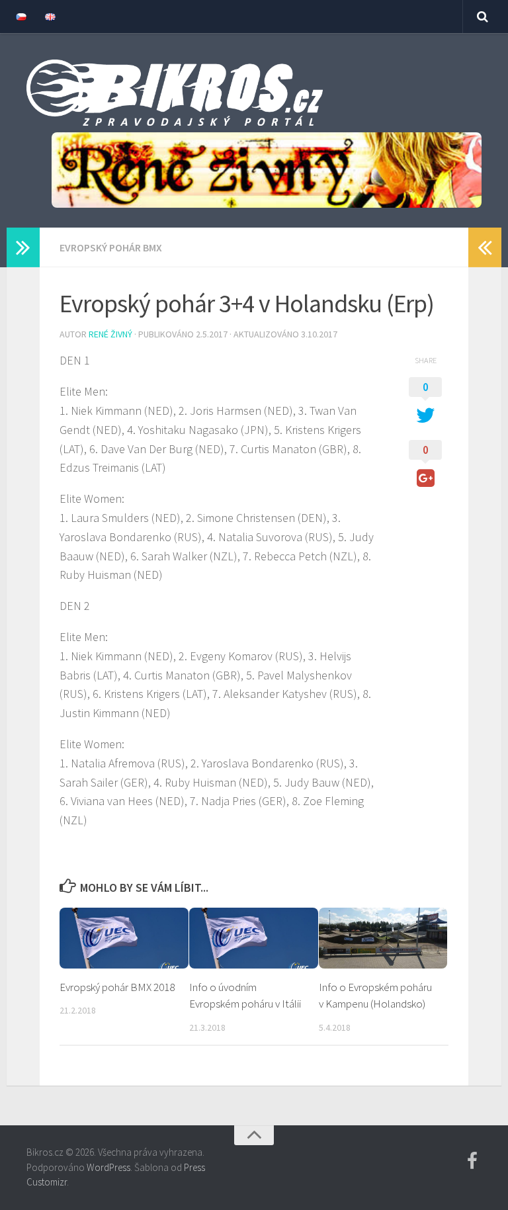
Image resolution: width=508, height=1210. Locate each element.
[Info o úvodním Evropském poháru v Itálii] (253, 938)
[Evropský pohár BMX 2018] (124, 938)
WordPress (108, 1167)
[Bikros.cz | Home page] (174, 93)
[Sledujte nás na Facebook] (472, 1161)
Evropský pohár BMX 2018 (117, 987)
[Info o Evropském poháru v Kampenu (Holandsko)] (383, 938)
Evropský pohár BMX (111, 247)
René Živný (110, 334)
